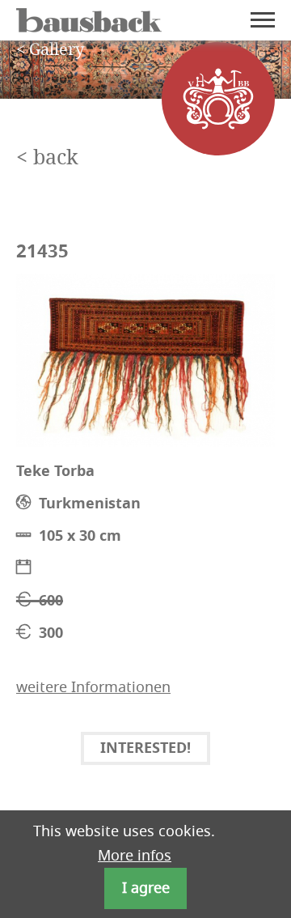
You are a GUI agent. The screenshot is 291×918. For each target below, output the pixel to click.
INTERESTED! (145, 749)
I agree (146, 888)
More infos (134, 855)
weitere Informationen (93, 687)
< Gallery (50, 50)
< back (47, 158)
